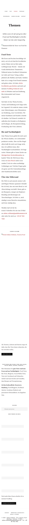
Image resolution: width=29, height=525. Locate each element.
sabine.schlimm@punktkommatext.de (15, 213)
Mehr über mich (7, 354)
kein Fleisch (11, 160)
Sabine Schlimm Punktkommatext (14, 3)
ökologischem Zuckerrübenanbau (11, 155)
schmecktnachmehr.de (9, 503)
